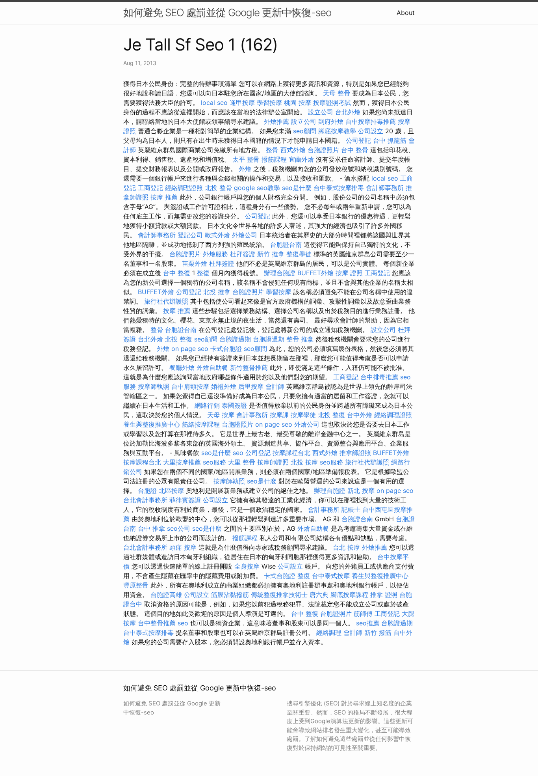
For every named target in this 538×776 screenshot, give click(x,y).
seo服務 (214, 462)
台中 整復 (176, 273)
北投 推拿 (216, 292)
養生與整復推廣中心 (151, 424)
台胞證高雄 (166, 595)
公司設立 (370, 131)
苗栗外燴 (194, 263)
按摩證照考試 (332, 102)
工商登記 (150, 188)
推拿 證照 (383, 595)
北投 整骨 (218, 188)
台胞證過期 (235, 339)
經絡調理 (328, 632)
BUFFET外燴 (315, 273)
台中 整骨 (354, 150)
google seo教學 (257, 188)
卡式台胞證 (226, 349)
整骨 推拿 (300, 339)
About (406, 13)
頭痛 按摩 (183, 547)
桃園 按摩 (297, 102)
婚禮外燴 (223, 386)
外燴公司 (244, 235)
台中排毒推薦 (379, 377)
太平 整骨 (246, 159)
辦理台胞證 (279, 273)
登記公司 (190, 235)
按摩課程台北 (291, 453)
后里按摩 (250, 386)
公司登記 (358, 140)
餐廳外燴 (182, 367)
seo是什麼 (297, 188)
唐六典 (319, 595)
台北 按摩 (346, 547)
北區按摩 (171, 490)
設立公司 (320, 112)
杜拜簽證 (242, 254)
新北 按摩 (361, 490)
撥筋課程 (274, 159)
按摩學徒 (303, 415)
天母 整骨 (336, 93)
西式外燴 (293, 150)
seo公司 (178, 528)
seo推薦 (367, 623)
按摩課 (279, 415)
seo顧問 (304, 131)
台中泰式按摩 (331, 576)
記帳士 (350, 509)
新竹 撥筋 (377, 632)
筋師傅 (363, 613)
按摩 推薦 (164, 197)
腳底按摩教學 (337, 131)
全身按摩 (247, 566)
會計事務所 (252, 415)
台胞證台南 (286, 244)
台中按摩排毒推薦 (370, 121)
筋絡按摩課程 (201, 424)
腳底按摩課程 (349, 595)
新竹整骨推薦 (249, 367)
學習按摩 (269, 102)
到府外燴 (330, 121)
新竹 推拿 (270, 254)
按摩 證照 (349, 273)
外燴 (245, 169)
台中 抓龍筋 (389, 140)
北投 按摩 (304, 462)
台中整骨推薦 (157, 623)
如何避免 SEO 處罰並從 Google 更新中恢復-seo (227, 12)
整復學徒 (299, 254)
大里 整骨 (241, 462)
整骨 (272, 150)
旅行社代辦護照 (166, 301)
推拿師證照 (355, 453)
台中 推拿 (151, 528)
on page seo (189, 349)
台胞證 (147, 490)
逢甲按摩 (242, 102)
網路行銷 (207, 405)
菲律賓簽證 (185, 500)
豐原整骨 (135, 585)
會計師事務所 (385, 188)
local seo (214, 102)
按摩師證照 (273, 462)
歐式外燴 (217, 235)
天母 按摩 (220, 415)
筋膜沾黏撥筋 (230, 595)
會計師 (274, 386)
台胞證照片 (323, 150)
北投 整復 (178, 339)
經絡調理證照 (184, 188)
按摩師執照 (153, 386)
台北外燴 (347, 112)
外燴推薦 (276, 121)
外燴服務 (215, 254)
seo (238, 453)
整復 (203, 273)
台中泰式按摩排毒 (339, 188)
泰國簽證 (234, 405)
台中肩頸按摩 (190, 386)
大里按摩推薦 (182, 462)
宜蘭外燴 (301, 159)
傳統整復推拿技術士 (279, 595)
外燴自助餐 (212, 367)
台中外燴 (359, 415)
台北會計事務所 (145, 500)
